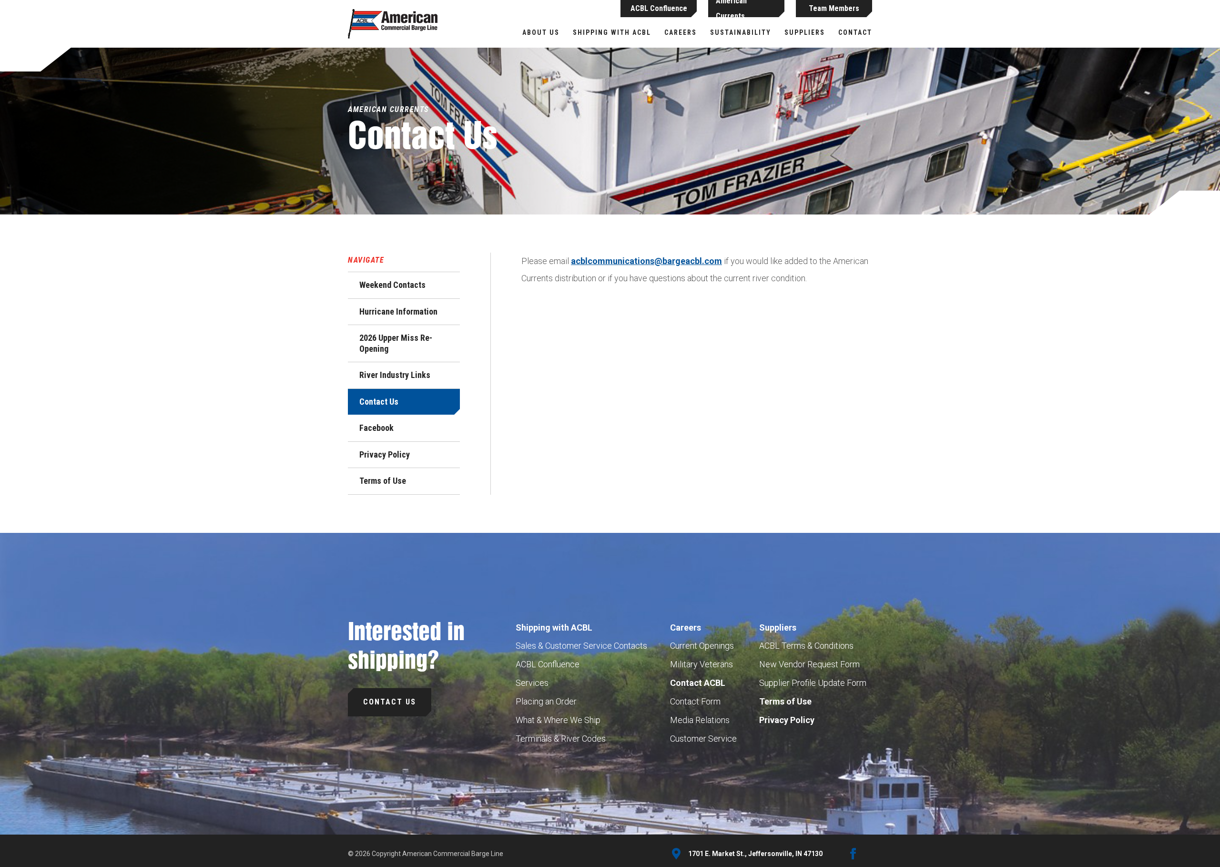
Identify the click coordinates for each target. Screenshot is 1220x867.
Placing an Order (546, 701)
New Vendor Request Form (809, 664)
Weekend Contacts (392, 285)
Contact (855, 32)
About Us (540, 32)
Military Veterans (701, 664)
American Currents (731, 8)
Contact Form (695, 701)
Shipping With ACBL (612, 32)
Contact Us (378, 402)
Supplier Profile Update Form (812, 683)
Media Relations (700, 720)
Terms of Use (382, 481)
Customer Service (703, 739)
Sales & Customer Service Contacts (581, 646)
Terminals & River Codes (561, 739)
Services (532, 683)
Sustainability (740, 32)
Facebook (376, 428)
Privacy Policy (384, 454)
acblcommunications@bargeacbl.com (646, 261)
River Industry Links (394, 375)
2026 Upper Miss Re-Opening (395, 343)
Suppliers (804, 32)
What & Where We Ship (558, 720)
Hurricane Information (398, 311)
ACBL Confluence (658, 8)
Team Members (834, 8)
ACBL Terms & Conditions (806, 646)
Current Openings (702, 646)
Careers (680, 32)
